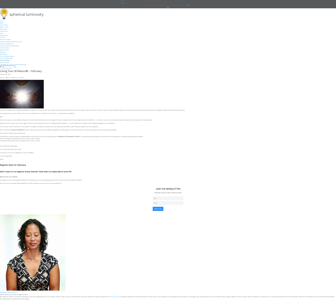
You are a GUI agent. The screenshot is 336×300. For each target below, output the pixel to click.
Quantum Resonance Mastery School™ (11, 41)
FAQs (1, 33)
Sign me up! (158, 209)
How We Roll (3, 31)
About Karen (3, 29)
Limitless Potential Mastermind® (9, 46)
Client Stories (3, 35)
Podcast (2, 37)
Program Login (8, 58)
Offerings (2, 52)
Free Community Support (7, 56)
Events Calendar (4, 48)
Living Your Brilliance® (6, 44)
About (1, 23)
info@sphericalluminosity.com (8, 292)
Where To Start (4, 27)
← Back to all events (6, 69)
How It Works (4, 25)
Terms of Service (115, 296)
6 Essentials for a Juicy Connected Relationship (13, 64)
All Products (3, 54)
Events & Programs (5, 39)
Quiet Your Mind (4, 62)
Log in (2, 58)
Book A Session (4, 50)
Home (2, 21)
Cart (122, 1)
